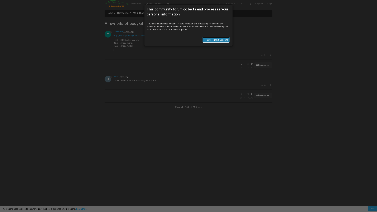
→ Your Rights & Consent (216, 40)
